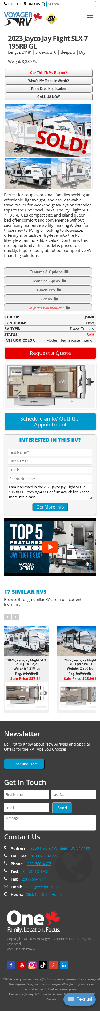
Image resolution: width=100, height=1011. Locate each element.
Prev (7, 617)
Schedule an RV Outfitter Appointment (50, 421)
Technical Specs (46, 281)
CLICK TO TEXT (36, 871)
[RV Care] (50, 20)
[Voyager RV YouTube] (22, 965)
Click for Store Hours (44, 894)
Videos (46, 299)
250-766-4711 (34, 879)
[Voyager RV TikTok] (43, 965)
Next (84, 176)
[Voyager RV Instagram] (32, 965)
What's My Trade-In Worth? (48, 81)
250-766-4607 (39, 863)
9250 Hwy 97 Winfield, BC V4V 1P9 (60, 848)
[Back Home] (33, 921)
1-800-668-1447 (45, 855)
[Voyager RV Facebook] (11, 965)
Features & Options (47, 272)
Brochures (46, 290)
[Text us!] (79, 1000)
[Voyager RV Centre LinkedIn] (64, 965)
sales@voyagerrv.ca (42, 886)
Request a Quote (50, 353)
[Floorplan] (50, 385)
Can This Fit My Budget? (48, 73)
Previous (13, 176)
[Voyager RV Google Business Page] (53, 965)
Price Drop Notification (48, 89)
